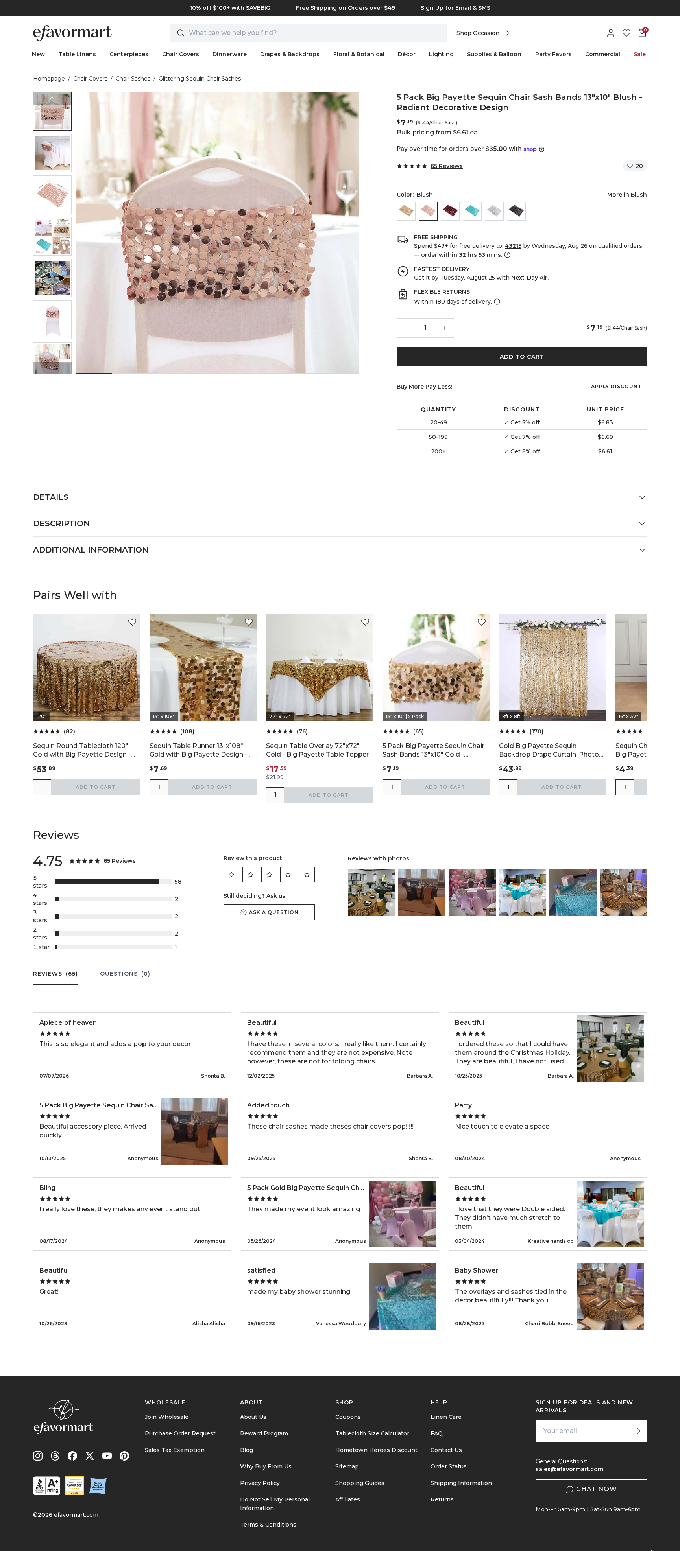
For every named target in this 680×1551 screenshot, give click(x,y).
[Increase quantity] (444, 328)
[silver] (494, 211)
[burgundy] (450, 211)
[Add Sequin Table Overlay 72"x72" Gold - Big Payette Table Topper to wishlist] (365, 622)
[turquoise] (472, 211)
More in (627, 194)
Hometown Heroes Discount (376, 1449)
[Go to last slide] (52, 98)
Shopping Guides (359, 1483)
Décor (407, 54)
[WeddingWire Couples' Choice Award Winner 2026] (74, 1485)
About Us (253, 1416)
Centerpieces (128, 54)
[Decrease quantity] (406, 328)
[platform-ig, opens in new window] (37, 1456)
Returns (442, 1499)
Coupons (348, 1416)
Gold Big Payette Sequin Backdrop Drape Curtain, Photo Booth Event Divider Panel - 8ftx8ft (549, 750)
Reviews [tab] (55, 973)
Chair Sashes (133, 78)
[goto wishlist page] (626, 33)
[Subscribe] (637, 1431)
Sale (640, 54)
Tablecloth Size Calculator (372, 1433)
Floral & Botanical (358, 54)
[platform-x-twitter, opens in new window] (89, 1456)
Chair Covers (180, 54)
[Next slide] (52, 368)
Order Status (449, 1466)
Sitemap (347, 1466)
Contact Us (446, 1449)
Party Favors (553, 54)
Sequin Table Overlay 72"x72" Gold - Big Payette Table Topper (317, 750)
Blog (246, 1449)
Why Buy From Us (266, 1466)
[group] (52, 111)
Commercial (602, 54)
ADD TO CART (522, 356)
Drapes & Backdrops (290, 54)
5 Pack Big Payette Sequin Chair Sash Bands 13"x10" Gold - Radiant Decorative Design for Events (433, 750)
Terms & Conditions (268, 1524)
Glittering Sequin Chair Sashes (200, 78)
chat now (596, 1489)
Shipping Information (461, 1483)
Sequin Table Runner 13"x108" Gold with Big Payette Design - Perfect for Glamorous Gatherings (198, 750)
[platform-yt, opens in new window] (107, 1456)
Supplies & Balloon (494, 54)
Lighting (441, 54)
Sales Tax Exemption (175, 1449)
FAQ (437, 1433)
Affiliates (347, 1499)
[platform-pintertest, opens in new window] (124, 1456)
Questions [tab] (125, 973)
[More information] (506, 254)
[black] (516, 211)
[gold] (406, 211)
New (38, 54)
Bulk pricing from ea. (438, 132)
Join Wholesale (166, 1416)
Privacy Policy (260, 1483)
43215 (513, 245)
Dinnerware (230, 54)
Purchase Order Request (180, 1433)
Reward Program (264, 1433)
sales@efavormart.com (569, 1469)
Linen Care (446, 1416)
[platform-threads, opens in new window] (55, 1456)
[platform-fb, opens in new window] (72, 1456)
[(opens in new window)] (46, 1485)
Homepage (49, 78)
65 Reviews (447, 165)
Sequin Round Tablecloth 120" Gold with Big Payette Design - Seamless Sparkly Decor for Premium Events (82, 750)
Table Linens (77, 54)
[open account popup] (610, 33)
